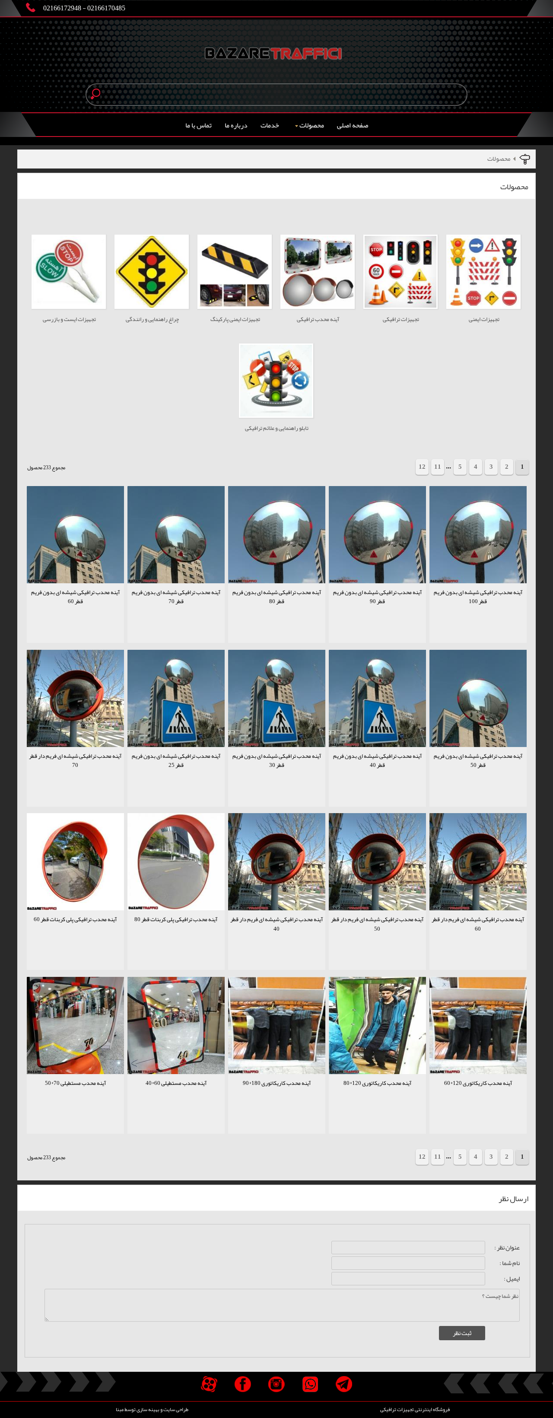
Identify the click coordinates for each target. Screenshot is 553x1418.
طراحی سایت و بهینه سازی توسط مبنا (152, 1409)
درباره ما (236, 125)
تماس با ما (198, 125)
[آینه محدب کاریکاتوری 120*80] (377, 1096)
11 (437, 467)
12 (422, 467)
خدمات (270, 125)
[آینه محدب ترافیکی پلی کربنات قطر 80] (176, 932)
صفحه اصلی (352, 125)
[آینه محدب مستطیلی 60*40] (176, 1096)
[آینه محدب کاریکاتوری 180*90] (276, 1096)
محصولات (311, 125)
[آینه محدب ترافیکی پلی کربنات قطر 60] (75, 932)
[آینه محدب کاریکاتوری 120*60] (478, 1096)
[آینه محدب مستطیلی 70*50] (75, 1096)
